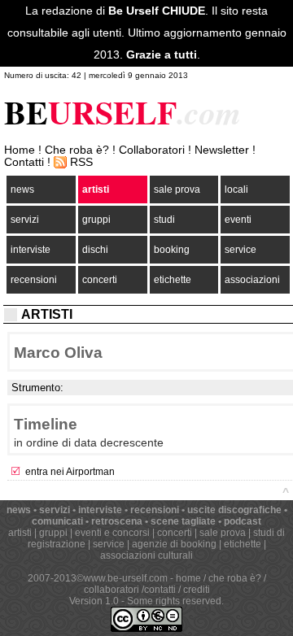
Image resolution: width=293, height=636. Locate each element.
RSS (81, 162)
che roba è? (234, 578)
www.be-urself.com (126, 578)
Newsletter (222, 150)
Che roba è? (77, 150)
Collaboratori (152, 150)
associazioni (252, 279)
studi (164, 219)
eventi (238, 219)
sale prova (177, 189)
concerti (99, 279)
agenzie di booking (174, 544)
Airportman (90, 471)
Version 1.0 (94, 601)
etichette (172, 279)
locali (236, 189)
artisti (95, 189)
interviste (30, 249)
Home (19, 150)
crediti (196, 589)
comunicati (57, 521)
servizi (25, 219)
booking (172, 249)
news (22, 189)
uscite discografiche (234, 510)
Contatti (24, 162)
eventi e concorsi (112, 532)
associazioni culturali (146, 555)
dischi (95, 249)
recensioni (34, 279)
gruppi (96, 219)
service (240, 249)
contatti (160, 589)
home (188, 578)
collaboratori (111, 589)
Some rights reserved (174, 601)
